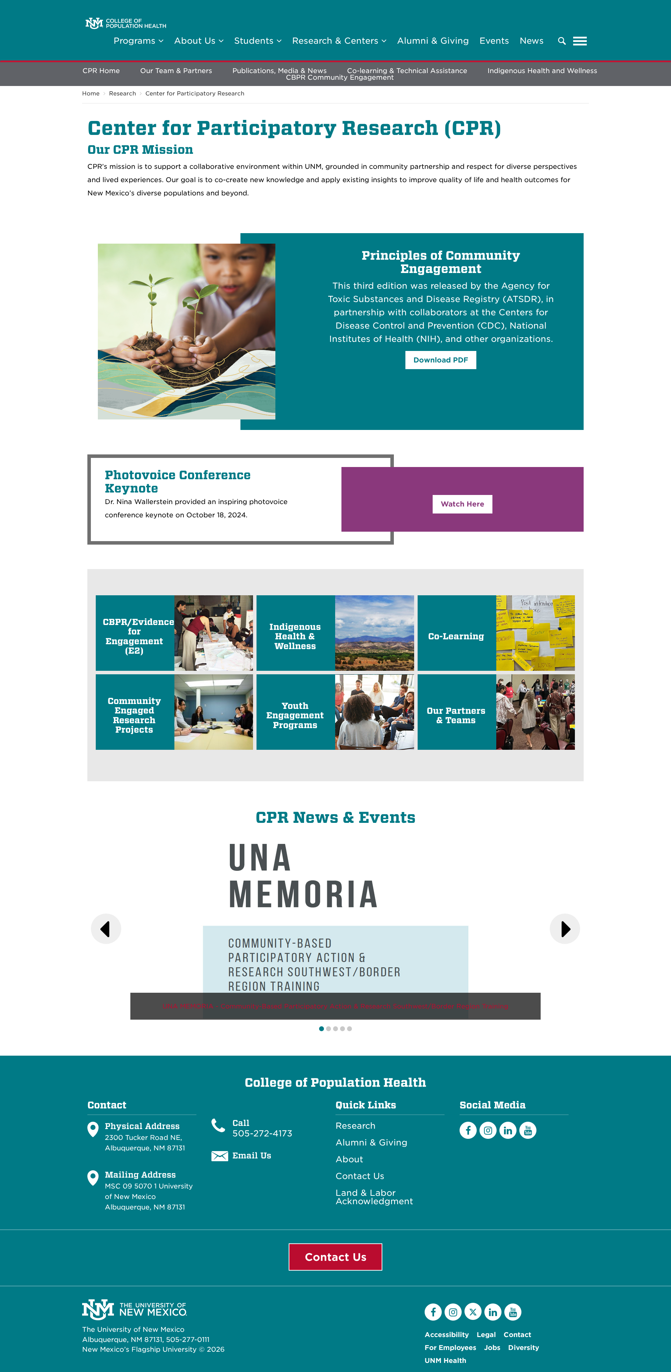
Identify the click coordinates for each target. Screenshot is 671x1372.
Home (91, 93)
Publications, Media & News (279, 71)
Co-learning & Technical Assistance (407, 71)
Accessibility (447, 1335)
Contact (517, 1335)
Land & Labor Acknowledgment (374, 1197)
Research (122, 93)
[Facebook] (468, 1130)
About (349, 1159)
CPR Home (101, 71)
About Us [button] (196, 41)
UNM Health (445, 1361)
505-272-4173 (262, 1133)
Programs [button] (136, 41)
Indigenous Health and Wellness (542, 71)
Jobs (492, 1348)
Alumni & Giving (433, 41)
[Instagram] (488, 1130)
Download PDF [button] (440, 360)
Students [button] (255, 41)
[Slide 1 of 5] (321, 1028)
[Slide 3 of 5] (335, 1028)
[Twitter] (473, 1311)
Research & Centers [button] (336, 41)
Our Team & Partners (176, 71)
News (532, 41)
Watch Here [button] (462, 504)
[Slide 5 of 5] (349, 1028)
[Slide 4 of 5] (342, 1028)
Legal (486, 1335)
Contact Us (360, 1176)
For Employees (450, 1348)
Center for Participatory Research (194, 93)
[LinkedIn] (508, 1130)
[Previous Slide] (106, 929)
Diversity (523, 1348)
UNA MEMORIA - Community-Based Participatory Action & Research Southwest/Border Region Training (335, 1006)
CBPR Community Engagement (340, 77)
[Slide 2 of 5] (328, 1028)
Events (494, 41)
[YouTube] (527, 1130)
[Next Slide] (565, 929)
